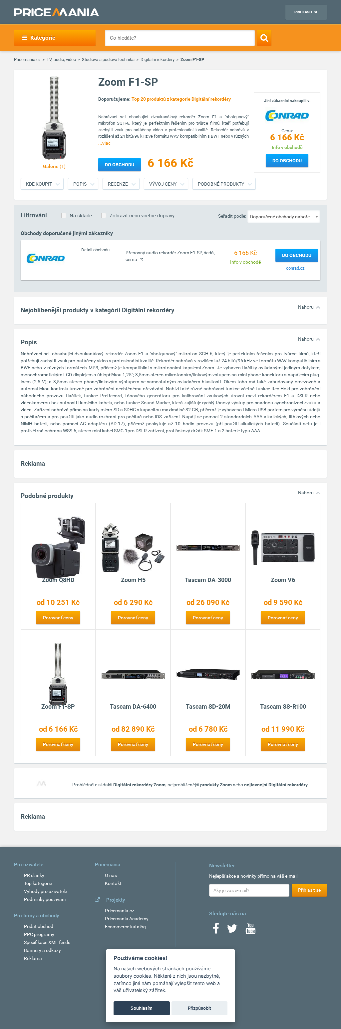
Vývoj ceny (162, 184)
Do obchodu (287, 160)
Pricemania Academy (127, 918)
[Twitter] (232, 931)
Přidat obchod (38, 926)
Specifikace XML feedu (47, 942)
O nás (111, 875)
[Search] (264, 38)
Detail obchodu (95, 249)
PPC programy (39, 934)
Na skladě (81, 216)
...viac (104, 143)
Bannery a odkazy (42, 950)
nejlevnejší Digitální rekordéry (276, 784)
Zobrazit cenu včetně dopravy (142, 216)
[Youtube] (250, 931)
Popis (80, 184)
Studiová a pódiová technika (108, 59)
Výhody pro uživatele (45, 891)
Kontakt (113, 883)
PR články (34, 875)
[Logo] (287, 115)
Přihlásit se (306, 12)
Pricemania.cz (27, 59)
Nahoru (306, 307)
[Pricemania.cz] (56, 12)
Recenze (118, 184)
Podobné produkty (221, 184)
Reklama (33, 958)
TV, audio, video (61, 59)
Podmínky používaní (45, 899)
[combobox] (283, 216)
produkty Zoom (216, 784)
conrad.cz (295, 268)
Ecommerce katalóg (125, 926)
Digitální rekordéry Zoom (139, 784)
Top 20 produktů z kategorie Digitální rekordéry (181, 99)
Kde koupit (39, 184)
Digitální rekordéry (157, 59)
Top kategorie (38, 883)
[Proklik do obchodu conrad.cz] (46, 258)
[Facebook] (215, 931)
